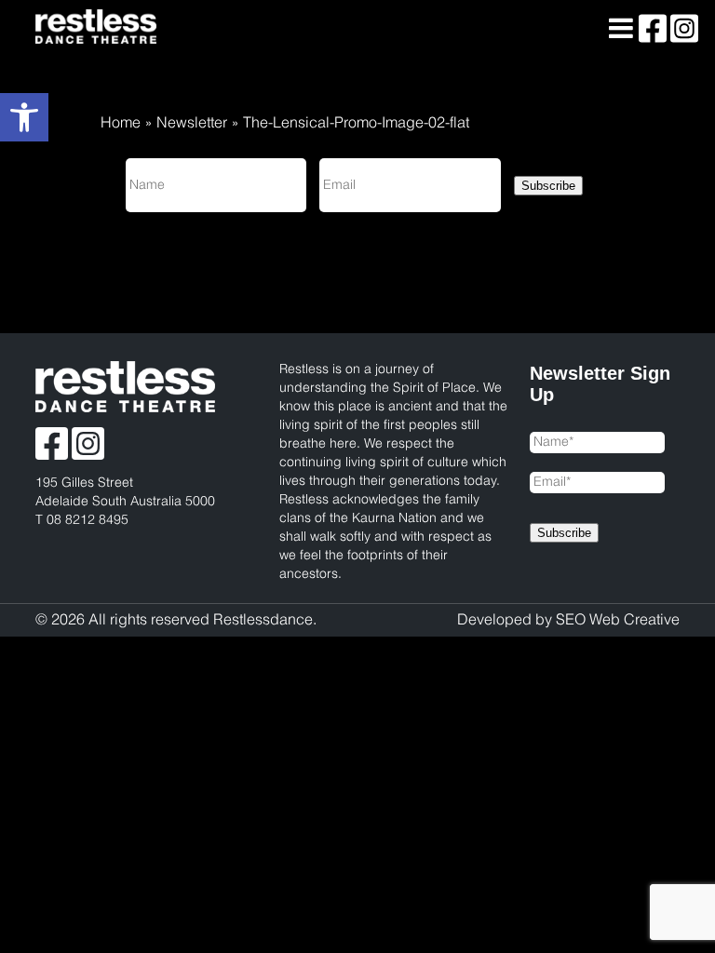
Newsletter (191, 123)
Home (121, 123)
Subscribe (548, 186)
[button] (24, 117)
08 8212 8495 (87, 521)
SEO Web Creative (618, 620)
